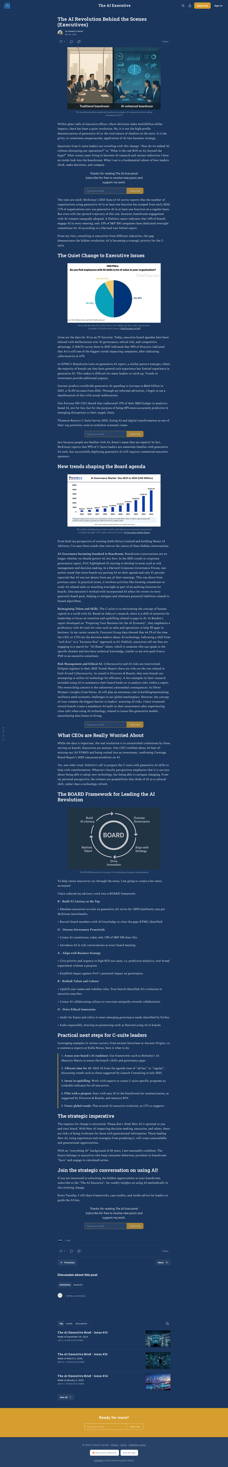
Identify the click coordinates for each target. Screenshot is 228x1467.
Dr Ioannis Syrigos (74, 31)
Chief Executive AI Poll (130, 328)
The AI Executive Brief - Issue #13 (82, 1332)
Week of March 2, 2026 (70, 1358)
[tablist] (71, 1285)
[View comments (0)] (71, 41)
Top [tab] (61, 1323)
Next (161, 1262)
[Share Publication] (190, 5)
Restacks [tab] (78, 1284)
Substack (98, 1460)
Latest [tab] (69, 1323)
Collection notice (137, 1444)
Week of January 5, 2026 (71, 1380)
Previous (69, 1262)
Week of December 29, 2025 (73, 1336)
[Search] (183, 5)
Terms (123, 1444)
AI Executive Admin (74, 1340)
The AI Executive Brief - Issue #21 (83, 1354)
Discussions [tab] (81, 1323)
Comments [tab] (64, 1284)
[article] (114, 1338)
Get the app (129, 1452)
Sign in (218, 5)
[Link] (53, 255)
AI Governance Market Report (137, 532)
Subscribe (202, 5)
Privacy (114, 1444)
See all (64, 1397)
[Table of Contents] (3, 733)
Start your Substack (105, 1452)
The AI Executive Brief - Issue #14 (83, 1376)
